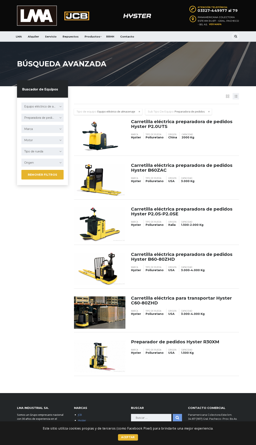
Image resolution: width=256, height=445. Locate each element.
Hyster (82, 420)
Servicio (51, 36)
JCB (80, 415)
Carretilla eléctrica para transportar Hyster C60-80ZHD (181, 300)
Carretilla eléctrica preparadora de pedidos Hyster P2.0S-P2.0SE (181, 211)
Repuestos (71, 36)
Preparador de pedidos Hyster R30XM (175, 342)
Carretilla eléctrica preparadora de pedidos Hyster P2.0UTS (181, 124)
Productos (92, 36)
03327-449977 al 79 (218, 10)
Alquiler (33, 36)
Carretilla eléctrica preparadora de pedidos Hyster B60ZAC (181, 168)
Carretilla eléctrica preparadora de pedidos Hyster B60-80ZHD (181, 257)
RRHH (110, 36)
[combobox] (42, 106)
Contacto (127, 36)
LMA (19, 36)
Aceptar (128, 437)
